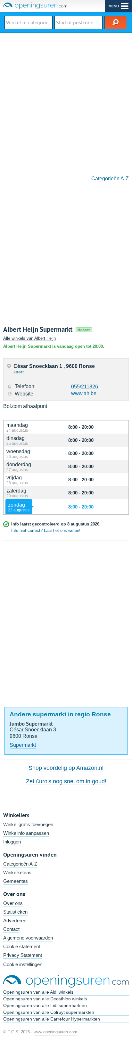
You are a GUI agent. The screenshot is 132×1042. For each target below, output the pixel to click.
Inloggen (12, 841)
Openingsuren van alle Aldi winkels (38, 992)
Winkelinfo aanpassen (26, 833)
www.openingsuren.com (55, 1032)
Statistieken (15, 912)
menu (114, 6)
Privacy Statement (22, 955)
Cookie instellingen (22, 964)
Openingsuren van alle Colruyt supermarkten (48, 1012)
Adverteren (14, 920)
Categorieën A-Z (110, 178)
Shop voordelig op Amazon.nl (66, 768)
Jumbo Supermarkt (31, 724)
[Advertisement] (66, 102)
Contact (11, 929)
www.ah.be (83, 393)
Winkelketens (17, 872)
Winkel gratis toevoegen (28, 824)
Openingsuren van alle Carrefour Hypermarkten (51, 1019)
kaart (18, 371)
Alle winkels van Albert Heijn (29, 338)
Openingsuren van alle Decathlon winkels (45, 998)
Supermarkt (23, 745)
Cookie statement (21, 946)
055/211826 (84, 386)
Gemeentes (15, 881)
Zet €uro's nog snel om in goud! (66, 781)
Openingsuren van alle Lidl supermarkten (45, 1005)
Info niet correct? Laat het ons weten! (45, 530)
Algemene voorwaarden (28, 937)
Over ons (13, 903)
